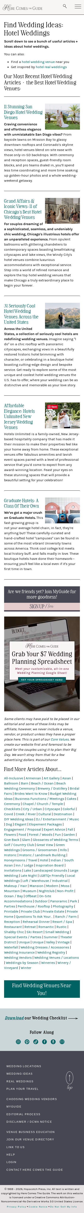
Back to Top (69, 1072)
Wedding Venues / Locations (56, 958)
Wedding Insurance (19, 952)
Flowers (10, 835)
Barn (24, 783)
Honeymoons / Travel (20, 860)
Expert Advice (54, 829)
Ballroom (11, 783)
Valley (50, 942)
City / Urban (32, 809)
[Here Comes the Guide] (22, 7)
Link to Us (15, 1147)
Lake (27, 870)
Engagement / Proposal (22, 829)
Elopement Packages (45, 824)
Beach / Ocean (42, 783)
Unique (24, 942)
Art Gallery (52, 778)
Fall (70, 829)
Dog (9, 824)
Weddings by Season (22, 963)
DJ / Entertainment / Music (57, 819)
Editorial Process (23, 1114)
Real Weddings (20, 1081)
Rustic (61, 927)
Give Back (11, 840)
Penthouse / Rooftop (34, 906)
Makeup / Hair (15, 886)
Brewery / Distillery (52, 788)
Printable (11, 911)
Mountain (12, 891)
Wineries (48, 963)
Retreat (30, 927)
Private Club (30, 911)
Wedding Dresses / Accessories (44, 947)
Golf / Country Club (19, 845)
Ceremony (12, 804)
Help (10, 1154)
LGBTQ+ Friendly (51, 876)
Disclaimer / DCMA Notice (29, 1121)
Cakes (71, 799)
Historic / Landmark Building (42, 855)
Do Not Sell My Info (63, 1207)
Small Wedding (57, 932)
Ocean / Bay (13, 896)
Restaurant (13, 927)
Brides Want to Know (30, 794)
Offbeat (31, 896)
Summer (51, 937)
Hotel (44, 860)
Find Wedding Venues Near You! (42, 989)
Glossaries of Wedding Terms (55, 840)
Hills (63, 850)
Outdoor (41, 901)
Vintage (64, 942)
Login (11, 1162)
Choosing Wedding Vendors (31, 1099)
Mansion (37, 886)
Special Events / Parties (22, 937)
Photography (63, 906)
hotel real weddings (51, 67)
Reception (12, 922)
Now (42, 606)
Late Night (29, 876)
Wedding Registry (51, 952)
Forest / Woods (40, 835)
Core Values (60, 739)
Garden (69, 835)
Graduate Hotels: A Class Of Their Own (21, 503)
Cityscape (52, 809)
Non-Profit (65, 891)
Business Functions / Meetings (39, 799)
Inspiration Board (50, 865)
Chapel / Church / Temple (43, 804)
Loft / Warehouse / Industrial (45, 881)
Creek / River (26, 814)
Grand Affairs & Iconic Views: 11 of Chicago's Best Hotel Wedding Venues (23, 209)
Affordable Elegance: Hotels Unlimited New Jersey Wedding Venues (19, 416)
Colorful (69, 809)
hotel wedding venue (38, 62)
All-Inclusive (13, 778)
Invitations (12, 870)
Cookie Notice (38, 1207)
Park (73, 901)
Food (22, 835)
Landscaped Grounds (50, 870)
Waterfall (11, 947)
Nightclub (46, 891)
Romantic (46, 927)
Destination (63, 814)
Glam (26, 840)
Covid (8, 814)
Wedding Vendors (18, 958)
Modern (52, 886)
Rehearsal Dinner (36, 922)
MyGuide (13, 1106)
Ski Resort (34, 932)
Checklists (12, 809)
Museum (29, 891)
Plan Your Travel (22, 1088)
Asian (66, 778)
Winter (26, 968)
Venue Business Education (30, 1132)
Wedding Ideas (19, 1073)
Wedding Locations (23, 1066)
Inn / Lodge (24, 865)
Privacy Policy (16, 1207)
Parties (9, 906)
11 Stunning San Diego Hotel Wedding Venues (23, 111)
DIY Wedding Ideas (18, 819)
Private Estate (53, 911)
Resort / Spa (62, 922)
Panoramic (58, 901)
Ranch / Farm (66, 917)
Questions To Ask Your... (34, 917)
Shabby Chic (14, 932)
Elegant (20, 824)
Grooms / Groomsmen (39, 850)
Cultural (44, 814)
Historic (10, 855)
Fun (58, 835)
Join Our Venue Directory (30, 1139)
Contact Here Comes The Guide (34, 1169)
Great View (45, 845)
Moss (65, 886)
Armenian (33, 778)
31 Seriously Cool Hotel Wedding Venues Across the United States (21, 313)
